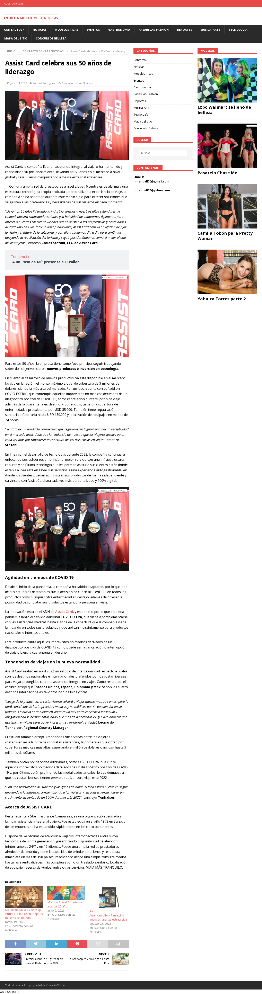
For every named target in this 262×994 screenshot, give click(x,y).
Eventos (93, 30)
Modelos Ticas (66, 30)
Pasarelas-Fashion (154, 30)
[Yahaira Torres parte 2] (227, 272)
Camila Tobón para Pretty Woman (225, 235)
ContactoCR (14, 30)
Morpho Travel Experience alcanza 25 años (64, 904)
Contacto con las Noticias (77, 83)
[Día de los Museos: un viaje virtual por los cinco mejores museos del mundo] (24, 896)
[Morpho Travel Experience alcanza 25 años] (66, 893)
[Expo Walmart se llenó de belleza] (227, 80)
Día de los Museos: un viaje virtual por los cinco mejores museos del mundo (24, 914)
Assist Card (64, 611)
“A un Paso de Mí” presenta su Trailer (45, 261)
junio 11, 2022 (18, 83)
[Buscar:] (163, 153)
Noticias (39, 30)
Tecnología (238, 30)
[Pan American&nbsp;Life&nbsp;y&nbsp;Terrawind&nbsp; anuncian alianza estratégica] (108, 897)
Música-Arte (210, 30)
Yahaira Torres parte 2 (222, 299)
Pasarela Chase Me (217, 173)
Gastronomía (119, 30)
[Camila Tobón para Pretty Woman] (227, 206)
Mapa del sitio (15, 38)
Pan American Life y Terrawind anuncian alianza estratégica (108, 915)
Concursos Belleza (51, 38)
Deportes (184, 30)
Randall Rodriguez (44, 83)
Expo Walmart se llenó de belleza (224, 109)
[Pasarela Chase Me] (227, 146)
